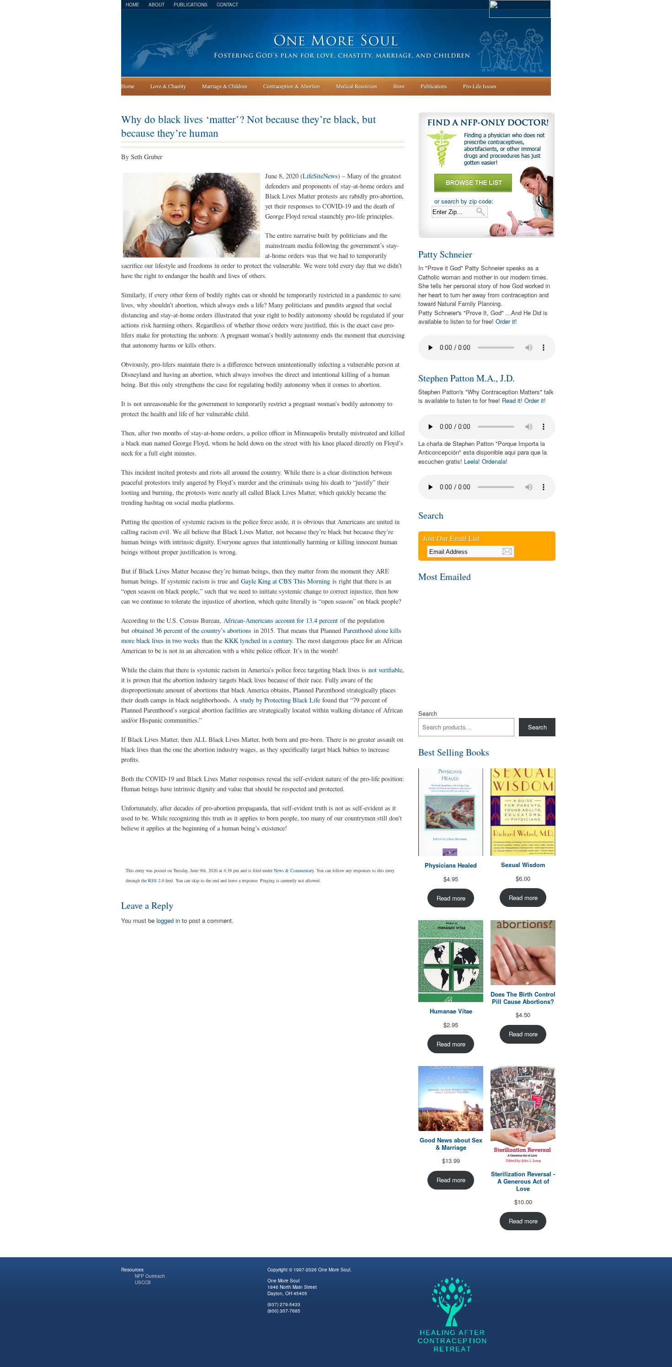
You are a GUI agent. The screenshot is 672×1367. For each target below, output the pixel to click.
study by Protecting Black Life (280, 700)
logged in (168, 920)
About (157, 4)
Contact (227, 4)
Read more (451, 898)
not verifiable (385, 669)
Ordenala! (494, 461)
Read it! (512, 400)
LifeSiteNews (320, 176)
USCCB (143, 1282)
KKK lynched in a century (258, 640)
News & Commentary (294, 870)
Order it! (506, 321)
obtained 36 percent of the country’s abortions (191, 630)
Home (132, 4)
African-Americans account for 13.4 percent (281, 620)
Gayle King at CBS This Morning (285, 581)
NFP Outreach (150, 1276)
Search (427, 713)
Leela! (472, 461)
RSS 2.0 (156, 880)
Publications (191, 4)
